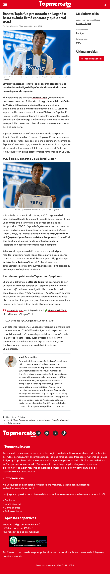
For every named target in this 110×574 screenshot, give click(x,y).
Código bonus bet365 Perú (18, 527)
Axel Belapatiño (28, 357)
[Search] (105, 4)
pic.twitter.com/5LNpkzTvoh (18, 314)
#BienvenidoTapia (57, 310)
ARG (59, 565)
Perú (78, 42)
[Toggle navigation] (5, 4)
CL (63, 565)
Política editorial (13, 511)
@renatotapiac (15, 310)
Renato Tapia (83, 23)
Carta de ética (12, 507)
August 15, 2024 (45, 320)
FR (66, 565)
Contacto (10, 500)
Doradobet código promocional (21, 531)
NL (73, 565)
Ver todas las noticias (91, 58)
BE (70, 565)
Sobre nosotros (13, 503)
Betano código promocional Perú (22, 524)
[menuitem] (105, 4)
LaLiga (80, 32)
